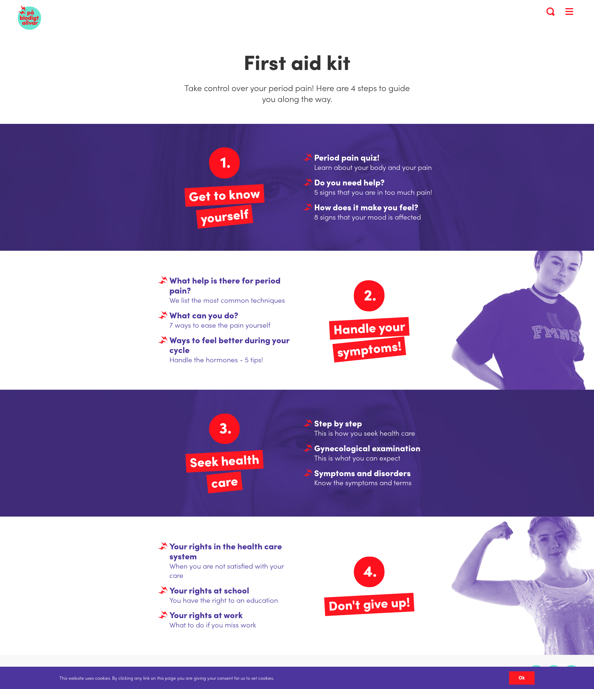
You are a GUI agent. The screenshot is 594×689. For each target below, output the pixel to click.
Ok (522, 677)
